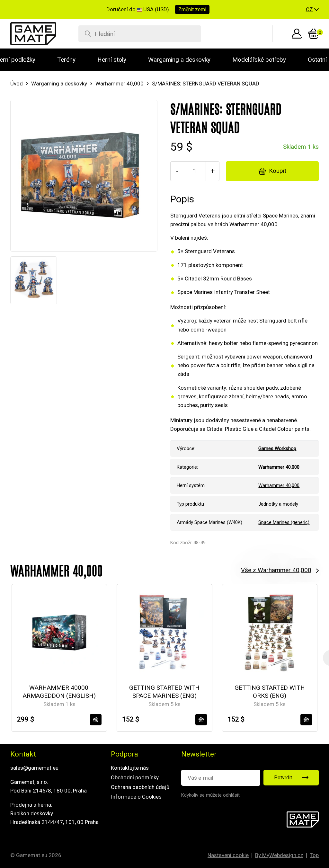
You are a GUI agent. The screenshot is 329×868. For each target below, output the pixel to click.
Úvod (16, 83)
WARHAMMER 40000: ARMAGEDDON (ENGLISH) (59, 691)
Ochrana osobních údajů (140, 787)
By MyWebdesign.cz (279, 855)
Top (314, 855)
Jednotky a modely (278, 504)
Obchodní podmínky (135, 777)
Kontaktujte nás (130, 768)
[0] (313, 33)
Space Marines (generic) (283, 522)
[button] (312, 9)
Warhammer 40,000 (119, 83)
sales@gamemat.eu (34, 768)
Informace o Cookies (136, 796)
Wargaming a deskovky (59, 83)
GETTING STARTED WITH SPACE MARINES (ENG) (164, 691)
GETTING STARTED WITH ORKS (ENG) (270, 691)
